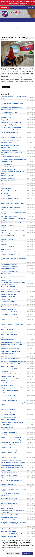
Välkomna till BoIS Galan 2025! (8, 210)
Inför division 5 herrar (6, 142)
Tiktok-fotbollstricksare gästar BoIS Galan (11, 393)
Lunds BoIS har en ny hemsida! (9, 531)
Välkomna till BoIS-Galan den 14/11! (10, 536)
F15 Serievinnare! (5, 337)
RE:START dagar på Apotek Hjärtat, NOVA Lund (13, 462)
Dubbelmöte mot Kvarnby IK (8, 500)
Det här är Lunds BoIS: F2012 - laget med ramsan (13, 534)
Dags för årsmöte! (5, 299)
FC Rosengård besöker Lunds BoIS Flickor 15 (12, 342)
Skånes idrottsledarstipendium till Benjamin (12, 437)
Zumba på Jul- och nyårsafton (8, 185)
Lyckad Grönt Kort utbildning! (14, 37)
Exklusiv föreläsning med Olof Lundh (10, 358)
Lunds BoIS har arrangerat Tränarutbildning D (12, 467)
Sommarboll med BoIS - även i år (9, 247)
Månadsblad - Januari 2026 (8, 178)
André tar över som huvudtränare (9, 390)
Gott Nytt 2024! (4, 383)
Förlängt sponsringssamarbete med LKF (11, 388)
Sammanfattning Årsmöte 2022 (9, 517)
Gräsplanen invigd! (5, 424)
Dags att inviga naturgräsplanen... (9, 432)
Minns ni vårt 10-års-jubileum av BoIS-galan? (12, 306)
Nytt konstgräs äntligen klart (8, 371)
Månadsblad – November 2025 (9, 201)
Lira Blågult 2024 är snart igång (9, 334)
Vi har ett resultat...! (5, 100)
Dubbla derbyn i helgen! (7, 114)
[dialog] (17, 547)
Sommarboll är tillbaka (6, 322)
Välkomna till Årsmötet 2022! (8, 519)
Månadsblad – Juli (5, 244)
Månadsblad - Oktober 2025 (8, 225)
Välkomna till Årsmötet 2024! (8, 376)
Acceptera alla (27, 553)
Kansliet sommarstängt (7, 332)
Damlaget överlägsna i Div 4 (8, 327)
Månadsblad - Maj (5, 273)
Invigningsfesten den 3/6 (7, 429)
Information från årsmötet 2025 (9, 289)
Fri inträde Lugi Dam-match (8, 286)
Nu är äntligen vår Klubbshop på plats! (10, 304)
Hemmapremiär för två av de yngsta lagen (11, 440)
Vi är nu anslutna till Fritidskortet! (9, 216)
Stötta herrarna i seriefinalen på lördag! (11, 222)
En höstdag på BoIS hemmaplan (9, 498)
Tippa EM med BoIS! (6, 249)
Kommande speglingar (7, 164)
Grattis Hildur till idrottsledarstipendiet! (11, 127)
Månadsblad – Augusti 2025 (8, 239)
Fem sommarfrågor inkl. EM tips (9, 503)
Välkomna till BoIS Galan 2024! (8, 309)
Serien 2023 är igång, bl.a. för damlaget (11, 442)
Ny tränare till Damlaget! (7, 477)
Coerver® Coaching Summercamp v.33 (11, 122)
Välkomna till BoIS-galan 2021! (8, 528)
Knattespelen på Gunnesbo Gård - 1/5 (10, 130)
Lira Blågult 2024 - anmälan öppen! (9, 366)
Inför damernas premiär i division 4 (10, 145)
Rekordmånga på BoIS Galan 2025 (9, 198)
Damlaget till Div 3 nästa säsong (9, 314)
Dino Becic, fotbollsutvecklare (8, 169)
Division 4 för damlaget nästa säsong (10, 398)
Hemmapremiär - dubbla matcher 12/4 (10, 140)
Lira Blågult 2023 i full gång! (8, 419)
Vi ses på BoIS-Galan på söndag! (9, 475)
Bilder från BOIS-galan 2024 (8, 296)
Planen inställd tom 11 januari (8, 180)
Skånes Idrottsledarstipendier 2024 (10, 348)
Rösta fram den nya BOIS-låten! (9, 312)
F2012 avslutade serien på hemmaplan (11, 207)
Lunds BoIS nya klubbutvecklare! (9, 294)
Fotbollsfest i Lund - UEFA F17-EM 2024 (11, 351)
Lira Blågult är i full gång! (7, 329)
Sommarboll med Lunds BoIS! (8, 417)
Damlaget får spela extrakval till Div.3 (10, 400)
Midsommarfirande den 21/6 (8, 339)
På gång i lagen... (5, 486)
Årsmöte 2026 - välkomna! (7, 166)
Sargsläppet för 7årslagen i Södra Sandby (11, 125)
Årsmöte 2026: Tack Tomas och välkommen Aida (13, 159)
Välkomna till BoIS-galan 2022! (8, 484)
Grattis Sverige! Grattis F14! (8, 414)
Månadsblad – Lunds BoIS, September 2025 (12, 230)
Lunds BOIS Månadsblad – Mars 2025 (10, 291)
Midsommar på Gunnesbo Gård (9, 252)
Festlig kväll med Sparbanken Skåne (10, 412)
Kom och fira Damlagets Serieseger (10, 317)
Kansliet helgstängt (6, 188)
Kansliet (3, 227)
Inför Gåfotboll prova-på (7, 427)
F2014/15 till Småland (6, 135)
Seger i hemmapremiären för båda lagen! (11, 137)
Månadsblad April (5, 147)
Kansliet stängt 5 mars (6, 161)
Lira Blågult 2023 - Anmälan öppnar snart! (11, 450)
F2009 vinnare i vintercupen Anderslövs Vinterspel (13, 361)
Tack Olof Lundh (5, 356)
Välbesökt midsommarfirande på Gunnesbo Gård (13, 324)
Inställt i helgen (4, 193)
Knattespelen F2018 (6, 117)
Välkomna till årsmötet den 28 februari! (11, 460)
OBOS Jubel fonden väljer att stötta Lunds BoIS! (13, 455)
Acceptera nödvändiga (13, 553)
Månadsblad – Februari (7, 175)
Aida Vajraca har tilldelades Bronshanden (11, 374)
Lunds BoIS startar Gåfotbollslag (9, 434)
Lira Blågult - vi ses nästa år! (8, 505)
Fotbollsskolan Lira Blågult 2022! (9, 514)
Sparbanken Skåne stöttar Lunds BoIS (10, 363)
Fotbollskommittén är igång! (8, 268)
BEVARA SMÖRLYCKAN (7, 385)
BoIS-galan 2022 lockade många (9, 472)
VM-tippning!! (4, 120)
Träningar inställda (5, 196)
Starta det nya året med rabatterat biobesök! (12, 465)
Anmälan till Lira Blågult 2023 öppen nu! (11, 445)
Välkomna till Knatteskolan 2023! (9, 452)
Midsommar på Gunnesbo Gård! (9, 109)
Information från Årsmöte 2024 (9, 369)
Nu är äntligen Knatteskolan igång (9, 271)
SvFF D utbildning (5, 233)
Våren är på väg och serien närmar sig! (10, 156)
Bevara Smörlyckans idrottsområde (10, 493)
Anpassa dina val (6, 550)
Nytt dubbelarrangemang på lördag (10, 132)
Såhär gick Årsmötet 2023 (7, 447)
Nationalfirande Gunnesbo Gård (9, 112)
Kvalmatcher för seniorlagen (8, 409)
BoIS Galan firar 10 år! (6, 407)
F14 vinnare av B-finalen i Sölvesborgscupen (12, 422)
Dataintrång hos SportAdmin (8, 301)
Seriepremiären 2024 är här (7, 353)
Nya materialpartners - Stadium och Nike (11, 150)
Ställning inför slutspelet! (7, 241)
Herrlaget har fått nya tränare (8, 395)
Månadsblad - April (6, 280)
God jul (2, 183)
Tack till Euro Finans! (6, 470)
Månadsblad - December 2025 (8, 191)
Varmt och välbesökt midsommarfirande (11, 107)
